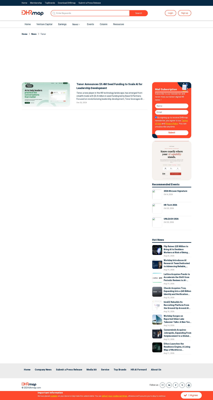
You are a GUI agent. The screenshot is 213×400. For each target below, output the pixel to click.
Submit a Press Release (90, 3)
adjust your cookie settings (114, 396)
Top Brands (120, 369)
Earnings (62, 24)
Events (90, 24)
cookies (54, 396)
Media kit (92, 369)
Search (138, 13)
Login (170, 13)
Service (105, 369)
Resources (118, 24)
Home (24, 3)
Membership (36, 3)
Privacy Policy (171, 123)
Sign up (184, 13)
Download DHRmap (67, 3)
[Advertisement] (106, 60)
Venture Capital (44, 24)
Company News (43, 369)
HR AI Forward (139, 369)
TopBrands (50, 3)
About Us (156, 369)
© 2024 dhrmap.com (31, 388)
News (75, 24)
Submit (171, 132)
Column (103, 24)
